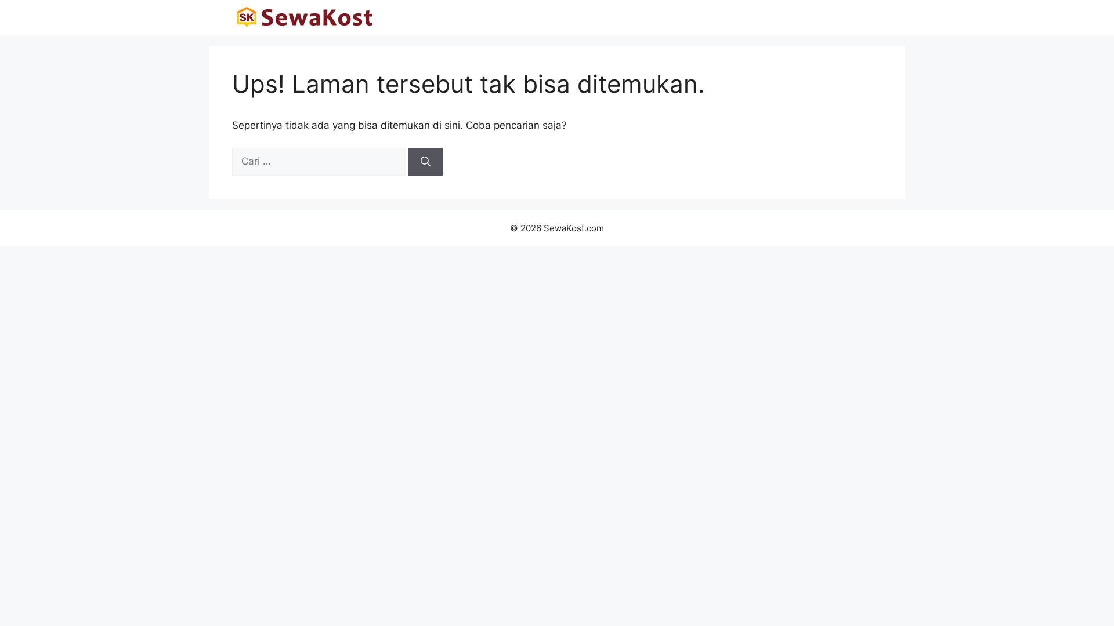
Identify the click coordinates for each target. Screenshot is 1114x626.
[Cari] (425, 162)
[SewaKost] (304, 17)
